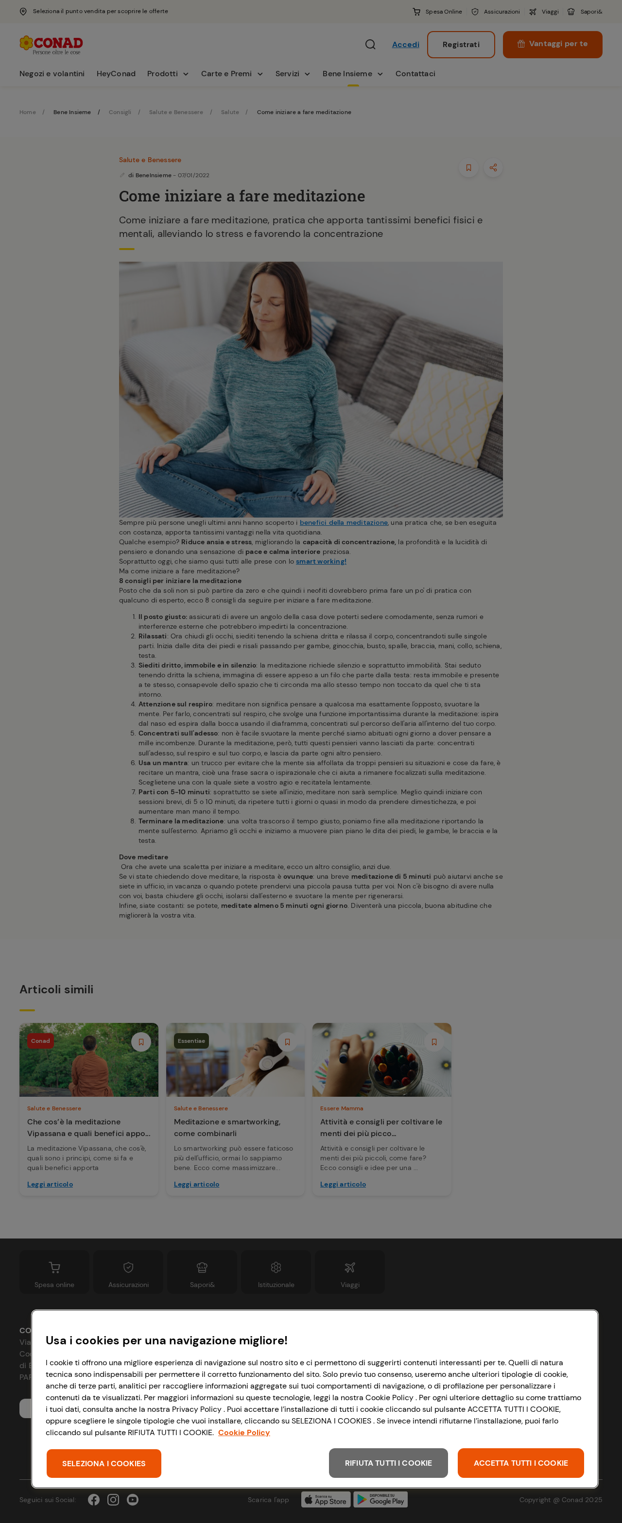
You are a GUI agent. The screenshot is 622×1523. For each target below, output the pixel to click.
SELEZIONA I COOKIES (104, 1463)
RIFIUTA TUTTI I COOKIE (388, 1463)
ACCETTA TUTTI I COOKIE (521, 1463)
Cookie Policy (244, 1432)
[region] (315, 1399)
